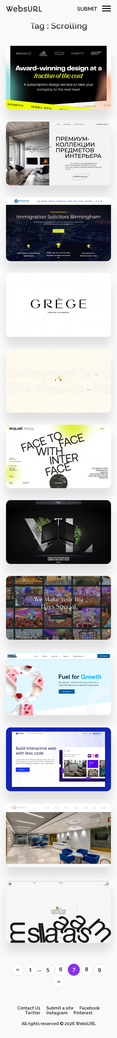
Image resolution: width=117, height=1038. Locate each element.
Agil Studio (59, 384)
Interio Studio (59, 157)
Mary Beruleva (62, 169)
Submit (87, 9)
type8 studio (62, 320)
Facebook (90, 1008)
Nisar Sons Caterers (58, 611)
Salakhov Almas (62, 926)
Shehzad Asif (62, 623)
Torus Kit (58, 762)
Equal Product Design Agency (58, 459)
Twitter (32, 1012)
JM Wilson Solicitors (58, 232)
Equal (62, 472)
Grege (58, 308)
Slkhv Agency (59, 914)
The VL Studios (62, 547)
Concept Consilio (59, 838)
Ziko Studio (62, 93)
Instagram (57, 1012)
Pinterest (83, 1012)
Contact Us (28, 1008)
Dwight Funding (58, 687)
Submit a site (60, 1008)
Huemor (62, 699)
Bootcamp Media (62, 245)
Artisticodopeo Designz (62, 851)
